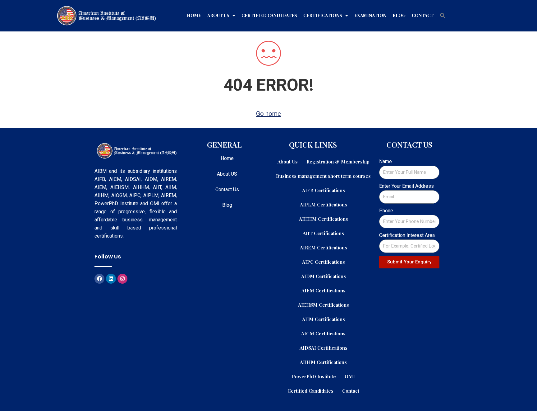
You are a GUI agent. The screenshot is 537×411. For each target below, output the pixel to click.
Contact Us (227, 189)
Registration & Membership (337, 161)
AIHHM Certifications (323, 218)
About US (227, 174)
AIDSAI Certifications (323, 347)
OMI (350, 376)
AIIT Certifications (323, 233)
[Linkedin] (111, 279)
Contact (423, 15)
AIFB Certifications (323, 190)
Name (385, 161)
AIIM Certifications (323, 319)
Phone (386, 211)
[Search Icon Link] (443, 15)
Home (194, 15)
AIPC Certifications (323, 261)
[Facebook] (99, 279)
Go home (268, 113)
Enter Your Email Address (406, 186)
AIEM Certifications (323, 290)
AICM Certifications (323, 333)
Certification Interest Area (407, 235)
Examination (370, 15)
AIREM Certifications (323, 247)
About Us (218, 15)
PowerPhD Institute (314, 376)
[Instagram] (122, 279)
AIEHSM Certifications (323, 304)
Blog (399, 15)
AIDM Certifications (323, 276)
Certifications (322, 15)
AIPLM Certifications (323, 204)
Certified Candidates (269, 15)
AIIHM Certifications (323, 362)
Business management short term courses (323, 175)
